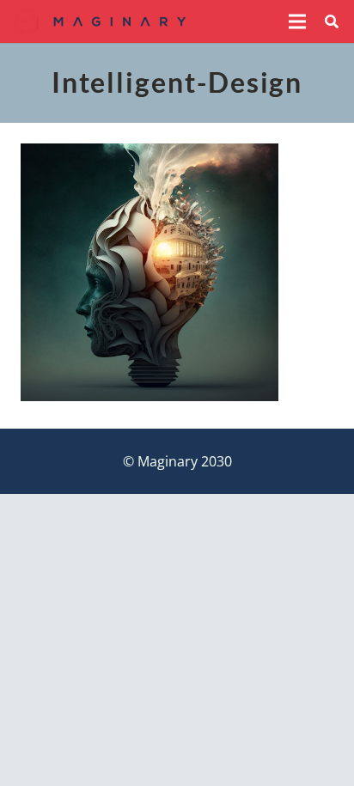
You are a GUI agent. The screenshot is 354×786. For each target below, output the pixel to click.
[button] (297, 21)
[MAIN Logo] (100, 21)
